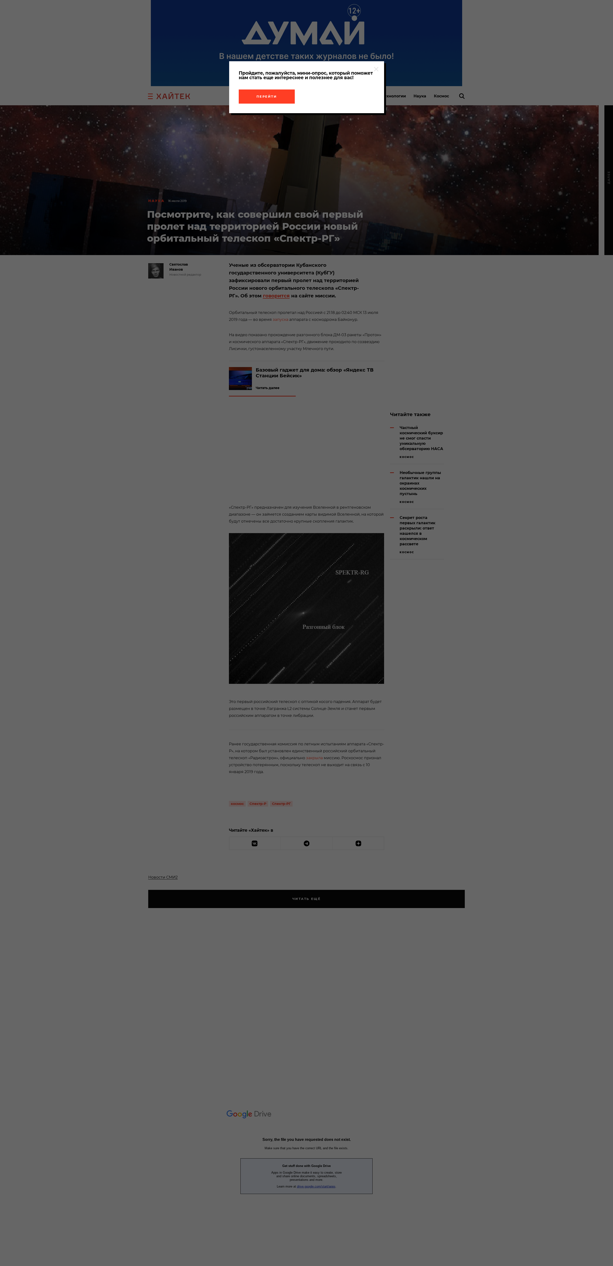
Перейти (266, 96)
